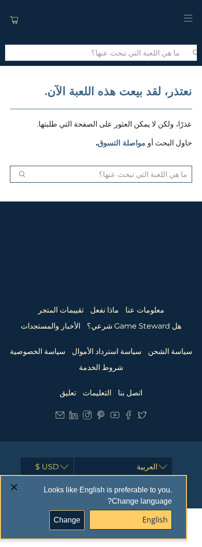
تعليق (68, 392)
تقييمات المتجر (61, 310)
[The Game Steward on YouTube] (114, 416)
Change (67, 520)
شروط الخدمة (101, 367)
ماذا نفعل (104, 310)
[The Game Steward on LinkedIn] (73, 416)
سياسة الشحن (170, 351)
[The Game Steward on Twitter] (142, 416)
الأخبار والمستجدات (50, 326)
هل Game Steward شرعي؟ (134, 326)
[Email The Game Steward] (59, 416)
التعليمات (97, 392)
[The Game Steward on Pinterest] (100, 416)
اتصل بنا (130, 392)
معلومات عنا (144, 310)
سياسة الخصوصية (37, 351)
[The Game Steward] (101, 19)
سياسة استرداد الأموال (106, 351)
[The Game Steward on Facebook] (128, 416)
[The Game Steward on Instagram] (87, 416)
